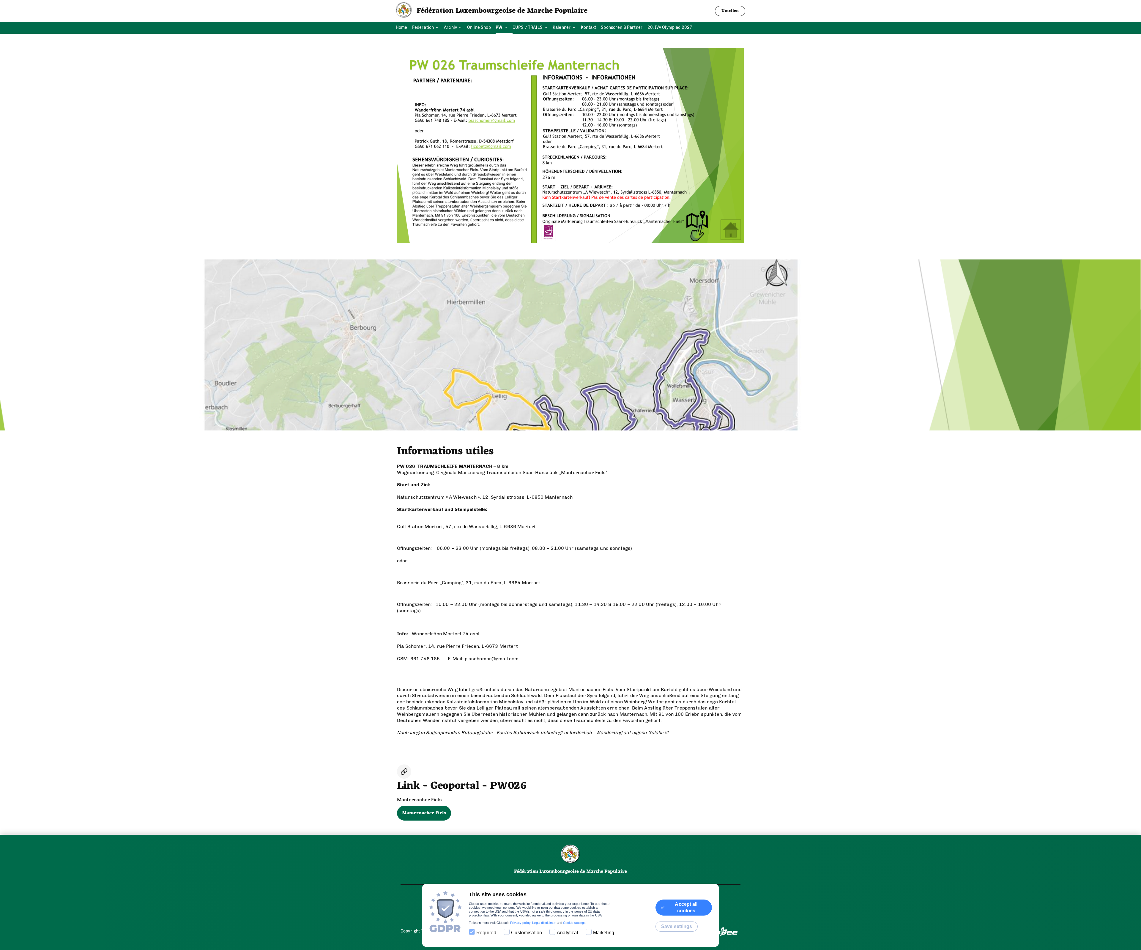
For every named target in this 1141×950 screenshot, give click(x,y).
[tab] (404, 28)
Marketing (603, 932)
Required (486, 932)
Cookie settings (574, 922)
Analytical (567, 932)
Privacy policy (520, 922)
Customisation (526, 932)
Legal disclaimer (544, 922)
